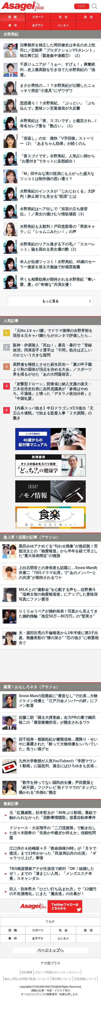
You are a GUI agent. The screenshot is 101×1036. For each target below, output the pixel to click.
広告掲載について (85, 979)
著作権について (62, 979)
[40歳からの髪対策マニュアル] (50, 449)
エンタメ (63, 25)
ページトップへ (50, 950)
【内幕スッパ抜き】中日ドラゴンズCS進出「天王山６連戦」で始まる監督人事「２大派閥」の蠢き (53, 413)
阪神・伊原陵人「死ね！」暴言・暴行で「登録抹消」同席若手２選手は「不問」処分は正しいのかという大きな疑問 (52, 350)
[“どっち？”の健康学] (50, 475)
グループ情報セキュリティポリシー (57, 972)
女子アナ (37, 25)
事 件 (12, 25)
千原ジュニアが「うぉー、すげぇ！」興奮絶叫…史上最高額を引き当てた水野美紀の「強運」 (57, 69)
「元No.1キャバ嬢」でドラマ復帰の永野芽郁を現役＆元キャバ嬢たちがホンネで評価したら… (53, 333)
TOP (81, 6)
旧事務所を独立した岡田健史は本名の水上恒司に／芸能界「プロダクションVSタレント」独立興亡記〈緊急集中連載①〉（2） (58, 50)
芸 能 (12, 17)
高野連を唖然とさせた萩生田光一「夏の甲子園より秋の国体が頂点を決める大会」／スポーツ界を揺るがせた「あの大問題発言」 (52, 369)
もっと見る (50, 301)
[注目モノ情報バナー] (50, 501)
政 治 (88, 17)
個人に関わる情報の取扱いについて (27, 979)
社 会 (63, 17)
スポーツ (37, 17)
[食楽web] (50, 527)
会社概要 (26, 972)
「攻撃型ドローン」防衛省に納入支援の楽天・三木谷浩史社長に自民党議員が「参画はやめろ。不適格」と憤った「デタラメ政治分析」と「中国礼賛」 (52, 391)
